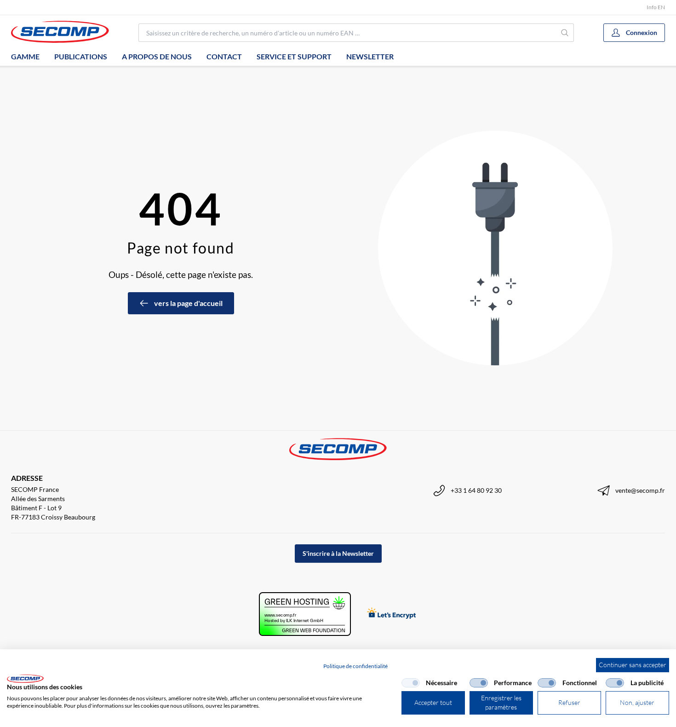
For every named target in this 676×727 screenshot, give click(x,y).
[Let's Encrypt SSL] (392, 614)
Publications (80, 56)
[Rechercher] (565, 32)
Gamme (25, 56)
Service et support (294, 56)
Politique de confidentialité (355, 666)
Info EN (656, 7)
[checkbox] (410, 682)
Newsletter (370, 56)
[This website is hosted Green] (305, 614)
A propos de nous (157, 56)
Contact (224, 56)
